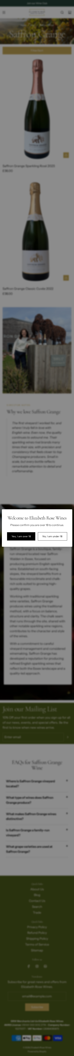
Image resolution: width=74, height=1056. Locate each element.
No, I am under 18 (52, 536)
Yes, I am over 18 (21, 536)
